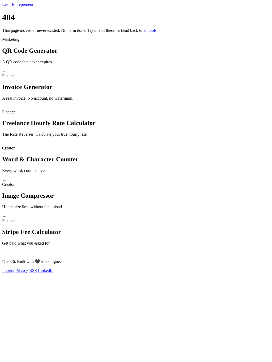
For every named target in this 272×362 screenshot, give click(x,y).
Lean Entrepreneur (17, 4)
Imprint (8, 270)
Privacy (21, 270)
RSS (33, 270)
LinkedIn (45, 270)
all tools (149, 30)
